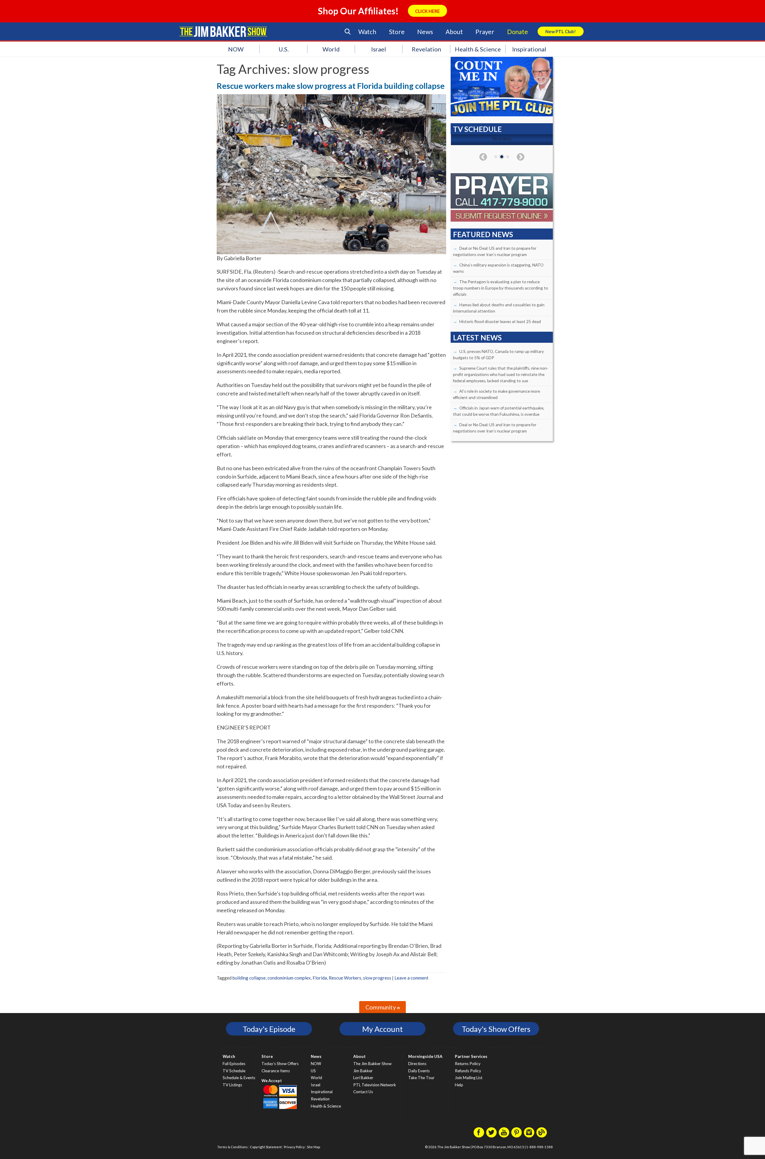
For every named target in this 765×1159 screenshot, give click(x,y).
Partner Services (471, 1056)
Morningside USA (425, 1056)
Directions (417, 1063)
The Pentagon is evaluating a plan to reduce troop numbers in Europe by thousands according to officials (500, 288)
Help (459, 1084)
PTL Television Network (374, 1084)
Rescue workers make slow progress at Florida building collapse (331, 86)
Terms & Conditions (232, 1147)
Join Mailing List (468, 1077)
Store (397, 31)
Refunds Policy (468, 1070)
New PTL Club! (560, 31)
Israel (378, 49)
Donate (517, 31)
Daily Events (419, 1070)
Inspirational (529, 49)
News (425, 31)
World (331, 49)
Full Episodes (234, 1063)
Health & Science (478, 49)
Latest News (477, 337)
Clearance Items (275, 1070)
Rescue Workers (345, 977)
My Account (382, 1028)
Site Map (313, 1147)
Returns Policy (468, 1063)
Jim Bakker (223, 31)
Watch (367, 31)
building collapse (249, 977)
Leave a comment (411, 977)
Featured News (483, 234)
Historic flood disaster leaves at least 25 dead (500, 321)
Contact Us (363, 1091)
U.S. (284, 49)
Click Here (427, 11)
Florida (320, 977)
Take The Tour (421, 1077)
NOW (236, 49)
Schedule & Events (239, 1077)
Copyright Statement (266, 1147)
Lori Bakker (363, 1077)
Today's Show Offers (496, 1028)
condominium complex (289, 977)
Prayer (484, 31)
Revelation (426, 49)
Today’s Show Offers (280, 1063)
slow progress (377, 977)
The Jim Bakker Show (372, 1063)
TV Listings (232, 1084)
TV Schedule (234, 1070)
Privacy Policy (294, 1147)
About (454, 31)
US (313, 1070)
